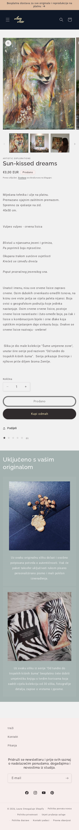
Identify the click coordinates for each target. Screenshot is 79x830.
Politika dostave (20, 820)
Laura (19, 809)
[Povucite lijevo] (4, 144)
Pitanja (12, 745)
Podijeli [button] (12, 428)
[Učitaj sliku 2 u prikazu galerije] (39, 143)
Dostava (22, 178)
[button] (7, 19)
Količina (7, 379)
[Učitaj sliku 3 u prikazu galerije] (60, 143)
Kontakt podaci (41, 820)
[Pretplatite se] (67, 778)
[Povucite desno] (75, 144)
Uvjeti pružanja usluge (54, 814)
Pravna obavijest (62, 820)
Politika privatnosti (27, 814)
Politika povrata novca (60, 808)
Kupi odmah (39, 414)
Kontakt (13, 736)
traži (11, 728)
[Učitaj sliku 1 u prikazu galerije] (18, 143)
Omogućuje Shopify (33, 809)
